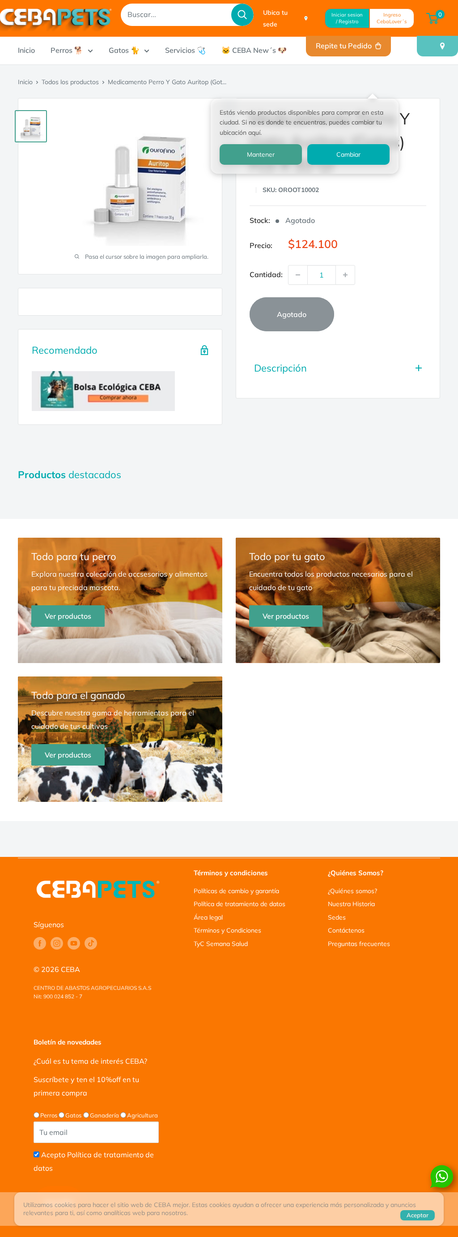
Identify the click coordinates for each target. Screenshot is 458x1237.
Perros (48, 1115)
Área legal (208, 917)
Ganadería (104, 1115)
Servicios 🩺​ (185, 50)
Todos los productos (70, 82)
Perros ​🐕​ (67, 50)
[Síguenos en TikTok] (91, 943)
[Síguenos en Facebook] (40, 943)
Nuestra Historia (351, 904)
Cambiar (348, 154)
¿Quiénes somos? (352, 891)
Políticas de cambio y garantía (236, 891)
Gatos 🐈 (124, 50)
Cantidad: (266, 274)
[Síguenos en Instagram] (57, 943)
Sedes (337, 917)
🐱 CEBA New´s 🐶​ (254, 50)
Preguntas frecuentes (359, 944)
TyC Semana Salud (221, 944)
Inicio (26, 50)
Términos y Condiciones (227, 930)
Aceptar (417, 1215)
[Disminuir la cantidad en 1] (297, 274)
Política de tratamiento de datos (239, 904)
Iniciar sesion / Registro (347, 18)
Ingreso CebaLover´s (392, 18)
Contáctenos (346, 930)
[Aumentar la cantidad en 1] (345, 274)
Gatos (73, 1115)
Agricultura (142, 1115)
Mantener (261, 154)
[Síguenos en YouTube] (74, 943)
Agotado (291, 314)
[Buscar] (242, 15)
